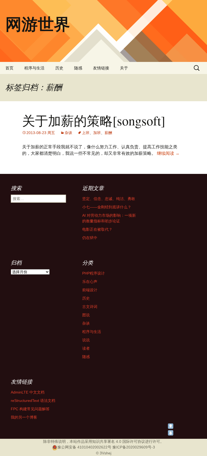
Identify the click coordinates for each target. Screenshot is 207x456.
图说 (86, 315)
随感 (78, 68)
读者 (86, 348)
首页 (9, 68)
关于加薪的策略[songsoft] (93, 120)
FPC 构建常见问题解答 (30, 409)
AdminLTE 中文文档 (27, 392)
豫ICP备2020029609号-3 (133, 447)
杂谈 (68, 133)
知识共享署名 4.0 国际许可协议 (118, 441)
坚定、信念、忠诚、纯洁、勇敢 (108, 199)
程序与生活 (34, 68)
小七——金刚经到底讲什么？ (106, 207)
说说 (86, 340)
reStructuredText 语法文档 (33, 400)
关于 (124, 68)
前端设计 (89, 290)
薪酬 (108, 133)
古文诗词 (89, 306)
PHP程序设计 (93, 273)
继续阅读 (168, 153)
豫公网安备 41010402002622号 (84, 447)
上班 (85, 133)
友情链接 (101, 68)
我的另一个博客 (24, 417)
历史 (59, 68)
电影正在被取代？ (97, 229)
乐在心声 (89, 281)
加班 (97, 133)
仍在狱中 (89, 238)
